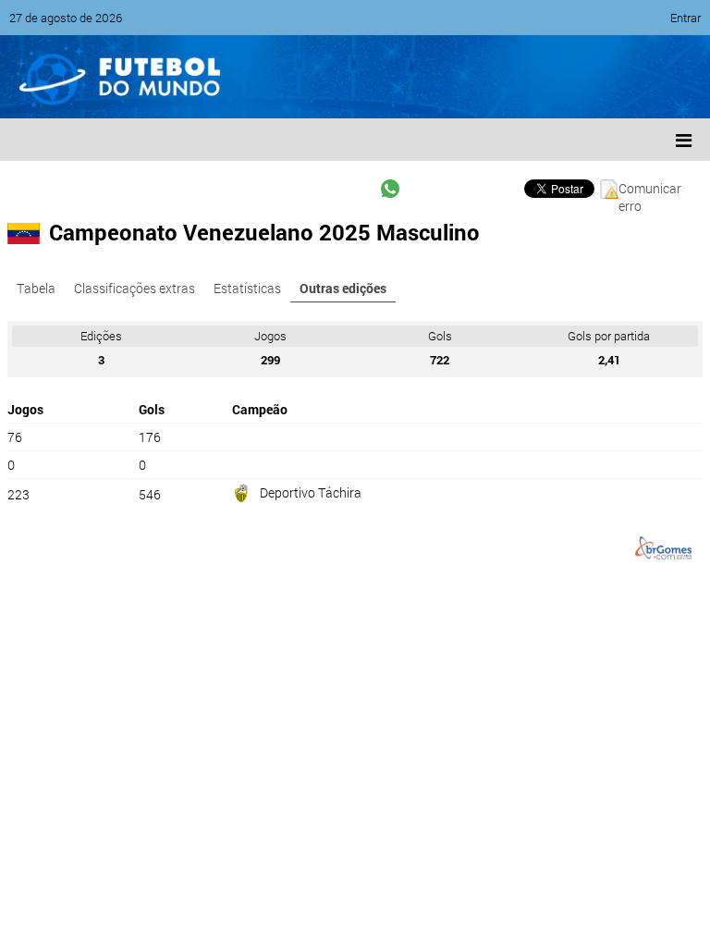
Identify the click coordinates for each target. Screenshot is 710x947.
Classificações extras (134, 288)
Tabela (36, 288)
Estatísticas (247, 288)
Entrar (685, 17)
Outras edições (343, 288)
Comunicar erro (649, 189)
